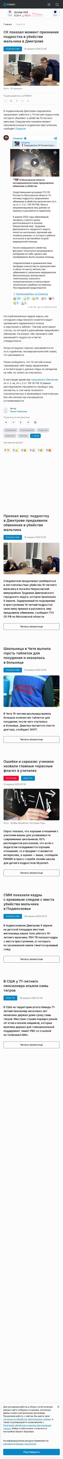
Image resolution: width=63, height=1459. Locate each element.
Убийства (23, 436)
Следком (20, 128)
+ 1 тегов (35, 436)
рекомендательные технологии (19, 1444)
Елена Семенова (18, 411)
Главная (8, 24)
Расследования (27, 430)
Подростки (42, 430)
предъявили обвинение (44, 379)
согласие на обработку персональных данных (27, 1419)
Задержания (10, 430)
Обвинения (10, 436)
